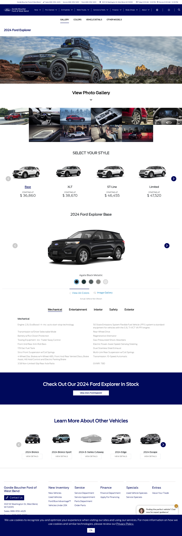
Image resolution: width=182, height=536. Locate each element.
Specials (132, 487)
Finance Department (110, 493)
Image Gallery (104, 292)
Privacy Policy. (125, 523)
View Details (32, 456)
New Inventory (58, 487)
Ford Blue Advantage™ (59, 501)
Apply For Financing (109, 497)
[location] (100, 2)
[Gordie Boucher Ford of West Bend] (17, 9)
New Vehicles (54, 493)
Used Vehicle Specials (136, 493)
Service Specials (134, 497)
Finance (106, 487)
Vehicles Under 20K (57, 505)
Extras (156, 487)
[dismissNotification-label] (176, 506)
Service (80, 487)
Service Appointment (85, 497)
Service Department (84, 493)
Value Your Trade (160, 493)
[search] (179, 10)
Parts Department (83, 501)
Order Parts (80, 505)
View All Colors (80, 293)
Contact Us (15, 497)
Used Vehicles (55, 497)
